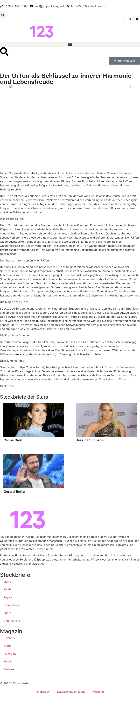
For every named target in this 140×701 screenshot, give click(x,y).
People (7, 661)
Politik (7, 589)
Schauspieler (11, 605)
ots (12, 386)
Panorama (9, 653)
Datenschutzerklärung (71, 691)
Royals (7, 597)
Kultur (7, 645)
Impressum (43, 691)
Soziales (8, 669)
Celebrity (9, 638)
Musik (7, 581)
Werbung (98, 691)
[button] (3, 15)
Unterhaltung (11, 620)
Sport (7, 613)
